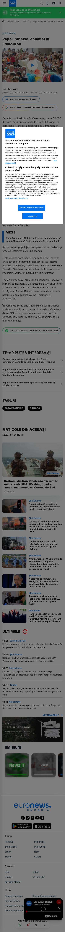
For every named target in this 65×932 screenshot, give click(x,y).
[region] (32, 175)
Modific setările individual (32, 207)
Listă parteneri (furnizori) (16, 198)
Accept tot (32, 216)
